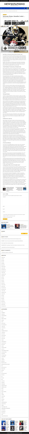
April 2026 (2, 263)
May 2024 (2, 298)
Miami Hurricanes (3, 362)
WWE (2, 414)
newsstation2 (14, 4)
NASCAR (2, 370)
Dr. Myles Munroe (3, 341)
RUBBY (2, 393)
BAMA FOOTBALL (3, 318)
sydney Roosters (3, 403)
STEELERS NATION (4, 402)
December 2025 (3, 269)
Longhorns (2, 359)
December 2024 (3, 287)
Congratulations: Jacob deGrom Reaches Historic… (8, 247)
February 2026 (3, 266)
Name (4, 206)
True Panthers (3, 409)
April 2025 (2, 281)
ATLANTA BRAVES (3, 315)
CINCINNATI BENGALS (4, 330)
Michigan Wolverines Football (5, 364)
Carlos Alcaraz (3, 327)
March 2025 (3, 283)
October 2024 (3, 290)
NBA (2, 371)
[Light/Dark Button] (25, 8)
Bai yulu (2, 317)
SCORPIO (2, 394)
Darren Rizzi (3, 333)
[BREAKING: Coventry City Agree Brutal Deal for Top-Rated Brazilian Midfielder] (3, 226)
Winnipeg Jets (3, 412)
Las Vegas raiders (3, 355)
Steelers (2, 400)
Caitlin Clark (3, 326)
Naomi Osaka (3, 368)
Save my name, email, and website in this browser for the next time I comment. (14, 214)
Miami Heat (3, 361)
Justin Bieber (3, 353)
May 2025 (2, 280)
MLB (2, 365)
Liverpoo (2, 358)
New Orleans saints (4, 373)
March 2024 (3, 301)
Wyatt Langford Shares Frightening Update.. (26, 423)
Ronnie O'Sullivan (3, 391)
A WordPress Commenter (5, 252)
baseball (2, 320)
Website (4, 211)
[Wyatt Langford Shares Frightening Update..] (21, 423)
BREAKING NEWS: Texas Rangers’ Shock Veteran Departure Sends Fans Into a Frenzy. (12, 245)
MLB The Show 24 (3, 367)
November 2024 (3, 289)
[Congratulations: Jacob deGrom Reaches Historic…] (12, 428)
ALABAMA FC (3, 312)
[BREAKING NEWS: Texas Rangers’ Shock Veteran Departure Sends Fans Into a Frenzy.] (3, 428)
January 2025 (3, 286)
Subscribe (27, 8)
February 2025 (3, 284)
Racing (2, 388)
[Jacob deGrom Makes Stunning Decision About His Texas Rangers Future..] (3, 423)
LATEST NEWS (3, 356)
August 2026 (3, 257)
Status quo (2, 399)
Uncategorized (4, 14)
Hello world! (11, 252)
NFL (2, 376)
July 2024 (2, 295)
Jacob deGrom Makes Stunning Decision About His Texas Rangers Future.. (11, 238)
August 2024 (3, 293)
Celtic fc (2, 329)
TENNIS (2, 405)
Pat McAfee (2, 382)
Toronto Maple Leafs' (4, 406)
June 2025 (2, 278)
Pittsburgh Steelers (4, 385)
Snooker (2, 397)
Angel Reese (3, 314)
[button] (1, 8)
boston (2, 321)
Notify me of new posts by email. (7, 217)
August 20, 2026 (23, 228)
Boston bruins (3, 323)
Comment (4, 196)
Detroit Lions (3, 338)
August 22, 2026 (9, 228)
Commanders (3, 332)
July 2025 (2, 277)
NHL (2, 379)
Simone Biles (3, 396)
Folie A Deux (3, 344)
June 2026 (2, 260)
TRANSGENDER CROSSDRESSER (5, 408)
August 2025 (3, 275)
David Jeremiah (3, 335)
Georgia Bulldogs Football (4, 350)
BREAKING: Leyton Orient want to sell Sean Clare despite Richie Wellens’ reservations (23, 226)
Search (3, 231)
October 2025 (3, 272)
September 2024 (3, 292)
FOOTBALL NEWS (3, 347)
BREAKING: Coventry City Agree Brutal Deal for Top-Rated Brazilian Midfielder (10, 226)
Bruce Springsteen (3, 324)
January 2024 (3, 304)
